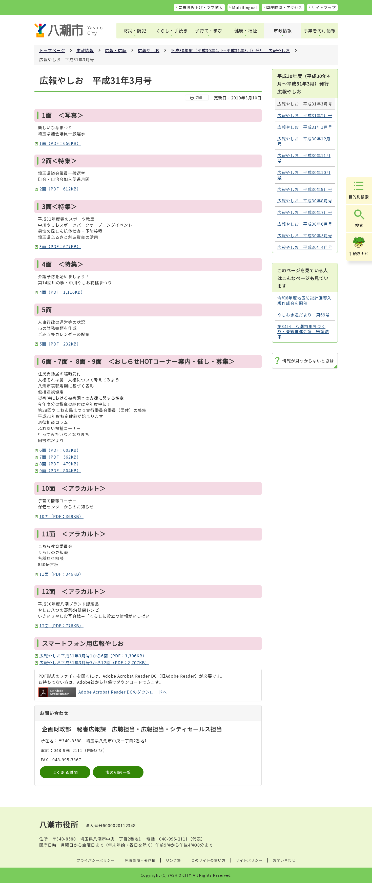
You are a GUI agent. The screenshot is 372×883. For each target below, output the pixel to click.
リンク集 (173, 860)
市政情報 (283, 30)
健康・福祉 (245, 30)
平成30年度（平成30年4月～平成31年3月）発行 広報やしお (230, 50)
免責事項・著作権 (140, 860)
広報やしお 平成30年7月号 (304, 212)
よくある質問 (65, 772)
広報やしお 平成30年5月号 (304, 235)
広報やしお (148, 50)
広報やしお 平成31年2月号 (304, 115)
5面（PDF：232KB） (60, 344)
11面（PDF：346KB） (61, 574)
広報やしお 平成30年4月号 (304, 247)
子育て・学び (208, 30)
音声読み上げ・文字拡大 (200, 7)
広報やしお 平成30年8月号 (304, 201)
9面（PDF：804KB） (60, 470)
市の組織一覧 (118, 772)
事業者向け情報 (320, 30)
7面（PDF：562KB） (60, 457)
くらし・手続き (172, 30)
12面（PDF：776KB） (61, 625)
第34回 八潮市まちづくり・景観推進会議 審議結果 (303, 331)
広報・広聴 (116, 50)
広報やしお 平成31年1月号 (304, 127)
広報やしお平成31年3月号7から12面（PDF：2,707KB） (94, 662)
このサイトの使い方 (208, 860)
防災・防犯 (134, 30)
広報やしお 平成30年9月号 (304, 189)
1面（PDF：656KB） (60, 143)
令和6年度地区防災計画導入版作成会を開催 (304, 300)
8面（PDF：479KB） (60, 464)
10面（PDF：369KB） (61, 516)
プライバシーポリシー (96, 860)
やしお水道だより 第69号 (303, 315)
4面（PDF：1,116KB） (62, 292)
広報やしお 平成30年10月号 (303, 175)
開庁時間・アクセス (284, 7)
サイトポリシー (249, 860)
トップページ (52, 50)
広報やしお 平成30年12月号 (303, 141)
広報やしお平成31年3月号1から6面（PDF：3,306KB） (93, 656)
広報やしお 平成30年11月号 (303, 158)
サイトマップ (324, 7)
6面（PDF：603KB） (60, 450)
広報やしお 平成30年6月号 (304, 224)
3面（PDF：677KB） (60, 246)
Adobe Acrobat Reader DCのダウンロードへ (122, 692)
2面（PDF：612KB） (60, 189)
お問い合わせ (284, 860)
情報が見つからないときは (308, 361)
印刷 (198, 97)
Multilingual (244, 7)
